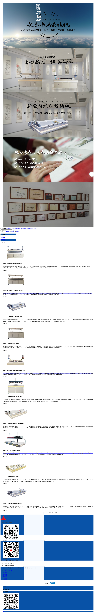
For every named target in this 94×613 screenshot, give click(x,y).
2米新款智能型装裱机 (31, 228)
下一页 (51, 512)
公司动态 (3, 237)
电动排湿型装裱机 (10, 228)
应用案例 (5, 574)
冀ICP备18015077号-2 (9, 570)
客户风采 (5, 575)
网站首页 (8, 231)
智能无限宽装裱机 (22, 228)
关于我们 (5, 578)
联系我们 (5, 579)
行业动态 (18, 231)
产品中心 (5, 572)
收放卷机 (16, 228)
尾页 (56, 512)
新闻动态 (13, 231)
